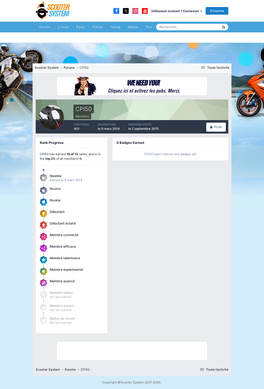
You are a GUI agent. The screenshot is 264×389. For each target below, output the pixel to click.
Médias (133, 27)
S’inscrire (217, 11)
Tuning (115, 27)
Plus (149, 27)
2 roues (63, 27)
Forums (44, 27)
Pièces (98, 27)
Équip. (80, 27)
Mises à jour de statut (201, 26)
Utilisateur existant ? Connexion (175, 11)
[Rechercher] (223, 27)
